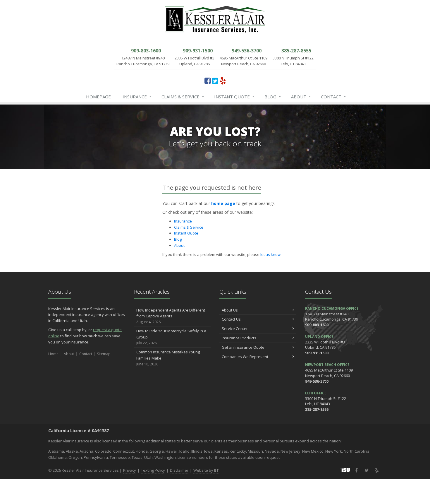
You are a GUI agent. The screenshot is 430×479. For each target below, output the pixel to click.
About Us (230, 310)
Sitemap (104, 353)
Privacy (129, 470)
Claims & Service (182, 96)
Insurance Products (239, 338)
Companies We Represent (245, 356)
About (301, 96)
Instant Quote (234, 96)
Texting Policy (153, 470)
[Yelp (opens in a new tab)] (223, 80)
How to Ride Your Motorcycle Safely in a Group (171, 336)
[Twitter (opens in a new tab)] (215, 80)
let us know (270, 254)
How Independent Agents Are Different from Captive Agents (170, 316)
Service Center (235, 328)
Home (53, 353)
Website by (206, 470)
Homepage (98, 97)
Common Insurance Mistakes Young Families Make (168, 358)
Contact (333, 96)
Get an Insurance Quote (243, 347)
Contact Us (231, 319)
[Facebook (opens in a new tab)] (207, 80)
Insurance (137, 96)
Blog (272, 96)
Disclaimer (179, 470)
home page (223, 203)
